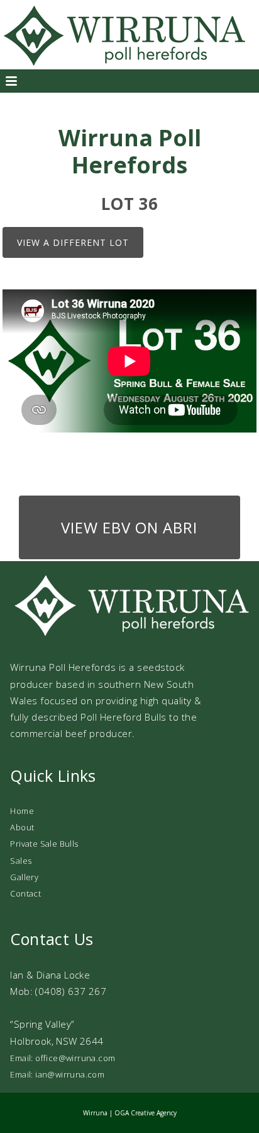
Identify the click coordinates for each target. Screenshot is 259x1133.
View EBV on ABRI (129, 527)
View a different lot (73, 242)
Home (22, 810)
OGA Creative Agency (145, 1112)
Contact (25, 893)
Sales (20, 860)
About (22, 827)
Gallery (24, 877)
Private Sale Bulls (44, 843)
